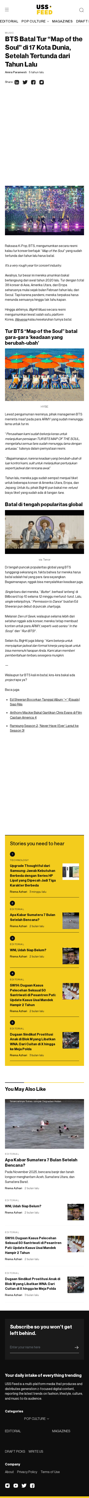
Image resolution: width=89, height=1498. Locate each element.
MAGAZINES (61, 1431)
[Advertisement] (44, 139)
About (9, 1472)
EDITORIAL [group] (9, 21)
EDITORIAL (13, 1431)
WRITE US (36, 1451)
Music (9, 32)
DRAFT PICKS (15, 1451)
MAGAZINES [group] (62, 21)
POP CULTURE (34, 21)
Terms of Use (50, 1472)
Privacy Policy (27, 1472)
